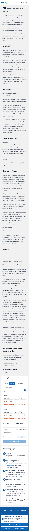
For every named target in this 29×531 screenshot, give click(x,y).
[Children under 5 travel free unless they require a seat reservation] (23, 424)
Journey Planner (7, 378)
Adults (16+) (6, 423)
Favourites (21, 378)
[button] (26, 2)
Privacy (17, 510)
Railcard (5, 429)
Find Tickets (13, 441)
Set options (21, 437)
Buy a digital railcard (21, 429)
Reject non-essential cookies (16, 528)
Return (5, 409)
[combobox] (14, 387)
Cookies (23, 510)
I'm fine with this (16, 524)
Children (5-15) (19, 423)
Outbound (6, 395)
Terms (10, 510)
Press (4, 510)
